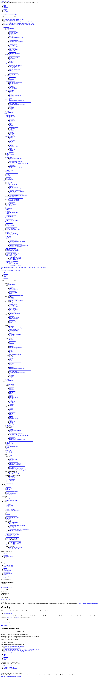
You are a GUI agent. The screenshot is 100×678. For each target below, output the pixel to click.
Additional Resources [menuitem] (14, 109)
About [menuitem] (5, 6)
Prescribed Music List (12, 471)
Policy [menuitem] (5, 231)
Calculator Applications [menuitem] (14, 56)
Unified (5, 496)
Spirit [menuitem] (5, 207)
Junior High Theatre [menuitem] (14, 66)
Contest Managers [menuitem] (13, 73)
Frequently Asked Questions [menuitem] (15, 246)
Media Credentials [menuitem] (10, 228)
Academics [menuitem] (6, 27)
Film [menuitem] (10, 70)
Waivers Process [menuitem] (13, 240)
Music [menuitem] (5, 181)
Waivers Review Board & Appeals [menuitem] (17, 241)
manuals (17, 617)
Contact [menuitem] (5, 9)
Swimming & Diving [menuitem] (14, 127)
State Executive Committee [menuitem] (12, 250)
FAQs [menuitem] (7, 213)
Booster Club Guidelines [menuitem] (12, 173)
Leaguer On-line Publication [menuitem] (13, 229)
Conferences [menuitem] (9, 38)
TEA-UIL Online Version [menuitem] (15, 257)
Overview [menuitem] (11, 287)
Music (5, 454)
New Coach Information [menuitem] (15, 88)
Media (5, 501)
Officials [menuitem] (5, 574)
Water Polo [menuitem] (11, 133)
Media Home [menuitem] (9, 223)
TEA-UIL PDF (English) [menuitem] (15, 258)
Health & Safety (10, 427)
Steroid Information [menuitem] (13, 162)
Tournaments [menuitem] (12, 87)
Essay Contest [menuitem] (12, 48)
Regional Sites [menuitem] (7, 572)
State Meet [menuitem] (11, 36)
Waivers (9, 521)
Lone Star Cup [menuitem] (9, 112)
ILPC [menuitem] (10, 78)
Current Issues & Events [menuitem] (15, 46)
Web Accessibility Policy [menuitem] (9, 667)
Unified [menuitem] (5, 217)
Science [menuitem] (11, 62)
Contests (9, 301)
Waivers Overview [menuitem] (13, 522)
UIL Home (6, 553)
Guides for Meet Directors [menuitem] (15, 95)
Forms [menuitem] (10, 98)
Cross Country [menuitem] (12, 120)
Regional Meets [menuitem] (13, 35)
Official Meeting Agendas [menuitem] (12, 249)
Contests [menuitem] (8, 42)
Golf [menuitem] (10, 123)
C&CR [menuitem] (8, 211)
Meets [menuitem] (7, 29)
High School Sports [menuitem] (11, 116)
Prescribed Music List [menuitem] (11, 196)
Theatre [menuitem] (8, 63)
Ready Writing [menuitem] (12, 50)
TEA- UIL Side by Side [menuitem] (11, 212)
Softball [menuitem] (11, 125)
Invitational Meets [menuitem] (13, 32)
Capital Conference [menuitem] (13, 40)
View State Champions (6, 599)
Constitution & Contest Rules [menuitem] (13, 234)
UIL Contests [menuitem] (12, 77)
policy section (9, 617)
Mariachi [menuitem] (11, 186)
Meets (8, 285)
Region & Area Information (13, 475)
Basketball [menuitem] (11, 119)
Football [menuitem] (11, 121)
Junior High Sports (11, 406)
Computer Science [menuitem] (13, 57)
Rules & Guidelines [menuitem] (8, 566)
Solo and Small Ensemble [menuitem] (15, 188)
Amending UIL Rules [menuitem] (11, 252)
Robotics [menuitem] (11, 61)
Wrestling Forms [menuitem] (7, 570)
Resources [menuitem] (11, 79)
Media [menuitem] (5, 221)
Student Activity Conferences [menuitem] (16, 41)
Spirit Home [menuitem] (9, 208)
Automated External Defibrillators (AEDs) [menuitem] (19, 163)
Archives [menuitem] (11, 108)
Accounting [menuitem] (12, 45)
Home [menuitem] (5, 5)
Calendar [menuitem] (6, 7)
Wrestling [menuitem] (11, 134)
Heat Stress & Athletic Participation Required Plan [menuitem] (21, 169)
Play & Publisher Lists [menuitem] (14, 69)
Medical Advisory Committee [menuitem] (16, 161)
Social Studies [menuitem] (12, 52)
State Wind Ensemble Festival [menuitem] (16, 194)
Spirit (5, 484)
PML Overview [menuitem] (13, 472)
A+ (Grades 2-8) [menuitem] (10, 90)
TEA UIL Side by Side (12, 539)
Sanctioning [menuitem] (6, 575)
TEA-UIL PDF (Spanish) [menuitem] (15, 259)
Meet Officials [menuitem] (12, 31)
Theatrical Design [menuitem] (13, 67)
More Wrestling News (6, 625)
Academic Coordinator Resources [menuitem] (17, 104)
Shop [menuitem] (5, 10)
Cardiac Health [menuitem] (12, 166)
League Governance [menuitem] (11, 248)
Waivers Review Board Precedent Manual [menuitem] (19, 245)
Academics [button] (6, 283)
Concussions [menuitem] (12, 165)
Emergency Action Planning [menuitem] (15, 158)
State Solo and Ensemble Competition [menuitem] (18, 195)
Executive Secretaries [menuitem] (14, 200)
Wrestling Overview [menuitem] (8, 565)
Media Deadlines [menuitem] (10, 225)
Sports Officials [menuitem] (10, 154)
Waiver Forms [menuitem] (12, 242)
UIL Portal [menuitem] (6, 11)
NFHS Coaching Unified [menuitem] (12, 220)
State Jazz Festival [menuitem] (13, 192)
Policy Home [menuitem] (9, 232)
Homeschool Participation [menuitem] (12, 254)
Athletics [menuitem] (6, 113)
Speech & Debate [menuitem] (10, 81)
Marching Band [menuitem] (13, 184)
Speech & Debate (11, 345)
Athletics (6, 381)
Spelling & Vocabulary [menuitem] (14, 53)
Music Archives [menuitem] (10, 203)
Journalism (9, 338)
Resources (9, 366)
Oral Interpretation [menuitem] (13, 83)
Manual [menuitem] (5, 568)
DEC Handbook (10, 546)
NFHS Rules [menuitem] (9, 209)
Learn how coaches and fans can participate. (88, 603)
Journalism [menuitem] (8, 75)
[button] (1, 269)
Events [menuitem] (11, 92)
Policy (5, 512)
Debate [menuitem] (11, 84)
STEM (8, 314)
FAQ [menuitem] (5, 577)
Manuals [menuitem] (8, 175)
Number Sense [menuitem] (12, 60)
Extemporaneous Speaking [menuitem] (15, 82)
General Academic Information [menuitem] (16, 100)
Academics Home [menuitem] (10, 28)
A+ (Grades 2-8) (11, 355)
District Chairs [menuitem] (9, 170)
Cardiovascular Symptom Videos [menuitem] (17, 167)
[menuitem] (14, 19)
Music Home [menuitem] (9, 182)
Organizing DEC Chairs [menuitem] (15, 265)
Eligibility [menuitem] (8, 237)
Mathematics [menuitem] (12, 58)
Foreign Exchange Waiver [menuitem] (15, 527)
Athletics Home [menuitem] (10, 115)
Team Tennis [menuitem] (12, 128)
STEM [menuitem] (8, 54)
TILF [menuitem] (7, 111)
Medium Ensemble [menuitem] (13, 187)
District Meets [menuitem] (12, 33)
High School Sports (11, 385)
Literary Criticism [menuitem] (13, 49)
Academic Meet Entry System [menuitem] (16, 37)
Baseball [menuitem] (11, 117)
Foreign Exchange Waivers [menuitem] (15, 244)
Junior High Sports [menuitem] (10, 136)
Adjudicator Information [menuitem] (15, 71)
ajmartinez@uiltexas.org (6, 587)
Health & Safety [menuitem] (10, 157)
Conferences (10, 296)
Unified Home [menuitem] (9, 219)
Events (8, 456)
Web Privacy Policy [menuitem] (8, 666)
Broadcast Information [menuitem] (11, 227)
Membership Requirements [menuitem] (12, 253)
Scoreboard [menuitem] (9, 178)
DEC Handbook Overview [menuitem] (15, 263)
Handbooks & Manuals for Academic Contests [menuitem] (20, 102)
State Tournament (8, 613)
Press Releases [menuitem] (9, 224)
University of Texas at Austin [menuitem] (10, 668)
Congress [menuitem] (11, 86)
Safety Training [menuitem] (12, 159)
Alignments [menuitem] (12, 107)
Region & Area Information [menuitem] (12, 199)
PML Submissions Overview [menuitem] (16, 198)
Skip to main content (5, 1)
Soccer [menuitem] (11, 124)
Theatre (9, 325)
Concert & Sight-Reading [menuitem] (15, 190)
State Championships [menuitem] (11, 215)
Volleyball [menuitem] (11, 132)
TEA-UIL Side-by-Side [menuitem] (11, 255)
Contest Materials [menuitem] (13, 44)
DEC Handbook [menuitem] (10, 262)
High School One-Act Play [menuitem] (15, 65)
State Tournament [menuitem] (8, 573)
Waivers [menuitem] (8, 171)
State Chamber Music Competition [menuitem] (17, 191)
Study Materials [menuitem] (13, 103)
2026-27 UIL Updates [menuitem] (11, 233)
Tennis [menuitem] (10, 129)
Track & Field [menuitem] (12, 131)
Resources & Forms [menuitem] (14, 74)
